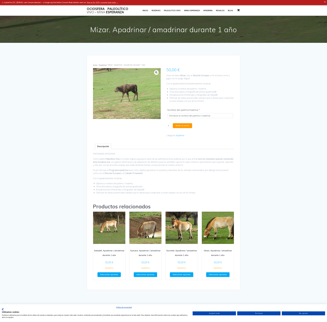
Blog (230, 10)
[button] (156, 72)
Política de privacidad (124, 307)
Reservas (156, 10)
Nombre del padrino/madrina (183, 109)
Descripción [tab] (103, 146)
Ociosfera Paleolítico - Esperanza (107, 10)
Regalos (220, 10)
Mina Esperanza (192, 10)
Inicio (145, 10)
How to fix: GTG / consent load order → (102, 2)
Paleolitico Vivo (172, 10)
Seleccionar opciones (109, 274)
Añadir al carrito (182, 126)
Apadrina (208, 10)
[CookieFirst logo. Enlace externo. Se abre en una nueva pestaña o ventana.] (3, 309)
